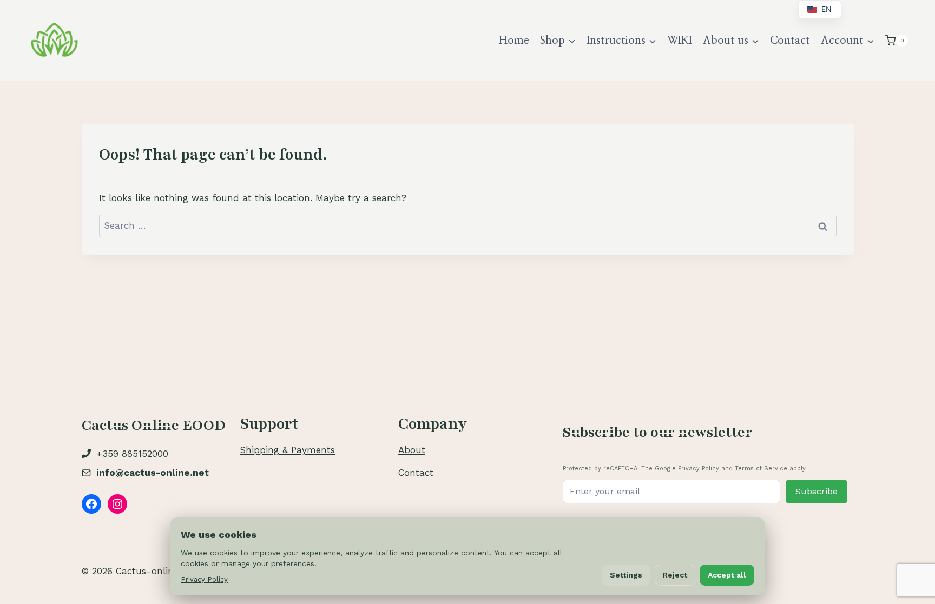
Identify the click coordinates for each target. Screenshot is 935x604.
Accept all (727, 574)
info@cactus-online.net (152, 472)
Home (514, 40)
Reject (675, 574)
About (411, 449)
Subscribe (816, 491)
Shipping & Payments (287, 449)
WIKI (679, 40)
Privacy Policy (204, 579)
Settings (626, 574)
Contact (790, 40)
